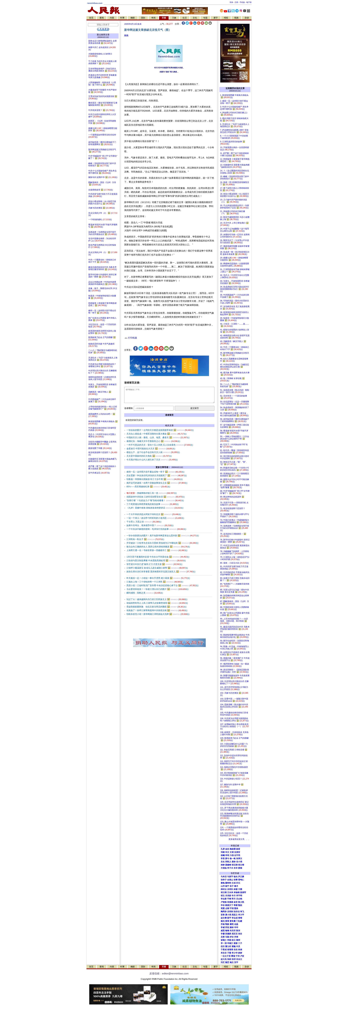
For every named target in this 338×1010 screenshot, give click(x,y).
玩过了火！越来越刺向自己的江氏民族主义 (156, 599)
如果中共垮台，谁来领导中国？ (149, 525)
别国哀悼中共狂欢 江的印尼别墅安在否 (155, 497)
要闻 (102, 18)
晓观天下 (229, 905)
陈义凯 (241, 902)
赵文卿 (224, 918)
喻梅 (227, 930)
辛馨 (223, 934)
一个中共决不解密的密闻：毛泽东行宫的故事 (156, 529)
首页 (91, 18)
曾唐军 (243, 892)
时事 (122, 18)
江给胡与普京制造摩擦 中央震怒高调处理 (156, 560)
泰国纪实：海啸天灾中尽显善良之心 (153, 441)
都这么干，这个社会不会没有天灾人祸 (153, 452)
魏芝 (227, 962)
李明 (227, 855)
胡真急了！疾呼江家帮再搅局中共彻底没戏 (156, 610)
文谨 (232, 852)
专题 (205, 18)
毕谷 (223, 905)
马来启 (224, 877)
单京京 (224, 953)
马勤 (227, 937)
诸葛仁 (224, 940)
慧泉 (236, 908)
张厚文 (239, 858)
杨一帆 (233, 858)
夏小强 (228, 915)
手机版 (242, 2)
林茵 (236, 889)
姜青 (227, 921)
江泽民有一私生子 (145, 539)
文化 (195, 18)
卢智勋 (224, 902)
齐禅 (236, 937)
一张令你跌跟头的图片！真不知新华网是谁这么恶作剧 (162, 535)
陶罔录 (224, 911)
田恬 (227, 927)
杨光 (236, 877)
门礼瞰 (239, 921)
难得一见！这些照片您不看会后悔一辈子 (155, 472)
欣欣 (126, 35)
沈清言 (237, 852)
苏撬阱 (228, 934)
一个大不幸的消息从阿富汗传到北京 (153, 514)
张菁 (236, 880)
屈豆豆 (235, 934)
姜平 (229, 918)
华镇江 (230, 943)
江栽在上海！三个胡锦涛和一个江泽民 (154, 582)
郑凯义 (228, 862)
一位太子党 (226, 956)
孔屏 (223, 849)
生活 (184, 18)
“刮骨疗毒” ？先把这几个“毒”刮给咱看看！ (155, 500)
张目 (240, 934)
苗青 (223, 915)
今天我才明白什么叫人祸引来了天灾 (152, 460)
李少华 (235, 953)
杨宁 (227, 886)
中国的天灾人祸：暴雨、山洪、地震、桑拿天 (157, 437)
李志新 (224, 899)
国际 (143, 18)
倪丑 (223, 946)
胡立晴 (241, 865)
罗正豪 (241, 877)
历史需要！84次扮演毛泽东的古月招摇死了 (156, 475)
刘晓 (223, 852)
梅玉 (232, 962)
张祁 (234, 959)
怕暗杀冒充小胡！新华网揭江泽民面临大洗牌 (157, 614)
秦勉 (223, 883)
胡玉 (223, 896)
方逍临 (224, 868)
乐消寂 (228, 896)
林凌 (240, 949)
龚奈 (234, 862)
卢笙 (242, 956)
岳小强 (239, 862)
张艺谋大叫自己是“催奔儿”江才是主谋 (154, 564)
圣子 (232, 886)
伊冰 (232, 937)
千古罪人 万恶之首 (143, 522)
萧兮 (227, 858)
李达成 (235, 918)
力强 (232, 855)
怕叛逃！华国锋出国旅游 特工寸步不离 (154, 479)
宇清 (232, 908)
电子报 (249, 2)
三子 (240, 943)
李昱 (223, 858)
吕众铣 (239, 899)
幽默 (133, 18)
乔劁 (223, 924)
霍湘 (233, 956)
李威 (223, 927)
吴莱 (223, 937)
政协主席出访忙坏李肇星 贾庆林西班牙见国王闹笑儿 (160, 571)
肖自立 (239, 959)
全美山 (230, 880)
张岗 (229, 959)
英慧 (223, 908)
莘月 (234, 899)
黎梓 (238, 940)
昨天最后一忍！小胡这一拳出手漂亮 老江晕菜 (158, 578)
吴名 (223, 862)
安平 (236, 962)
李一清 (224, 943)
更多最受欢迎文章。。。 (239, 839)
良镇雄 (230, 902)
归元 (238, 883)
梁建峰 (228, 865)
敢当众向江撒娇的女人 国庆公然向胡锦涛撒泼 (158, 547)
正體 (236, 2)
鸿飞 (242, 911)
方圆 (240, 889)
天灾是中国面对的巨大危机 (149, 456)
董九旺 (228, 946)
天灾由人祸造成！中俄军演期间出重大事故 (156, 434)
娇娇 (240, 953)
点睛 (227, 908)
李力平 (241, 915)
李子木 (230, 868)
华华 (236, 927)
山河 (223, 886)
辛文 (227, 852)
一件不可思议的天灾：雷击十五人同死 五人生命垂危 (159, 445)
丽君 (238, 849)
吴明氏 (230, 889)
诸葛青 (230, 949)
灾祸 (164, 18)
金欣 (227, 849)
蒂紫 (236, 905)
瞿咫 (232, 924)
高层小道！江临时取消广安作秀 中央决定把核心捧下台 (162, 585)
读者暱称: (128, 408)
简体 (231, 2)
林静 (223, 865)
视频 (236, 18)
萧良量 (233, 921)
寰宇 (215, 18)
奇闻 (153, 18)
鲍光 (223, 921)
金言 (236, 902)
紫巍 (234, 946)
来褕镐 (237, 892)
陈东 (238, 930)
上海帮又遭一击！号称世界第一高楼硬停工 (156, 550)
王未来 (230, 892)
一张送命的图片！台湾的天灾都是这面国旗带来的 (160, 430)
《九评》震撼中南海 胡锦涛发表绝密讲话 (154, 508)
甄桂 (240, 905)
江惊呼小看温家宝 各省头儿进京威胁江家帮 (157, 568)
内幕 (112, 18)
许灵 (238, 946)
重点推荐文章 (103, 35)
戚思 (223, 930)
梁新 (236, 943)
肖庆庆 (233, 930)
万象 (174, 18)
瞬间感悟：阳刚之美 (144, 593)
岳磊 (236, 924)
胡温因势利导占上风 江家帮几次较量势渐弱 (157, 603)
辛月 (234, 896)
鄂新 (227, 924)
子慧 (229, 953)
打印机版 (132, 338)
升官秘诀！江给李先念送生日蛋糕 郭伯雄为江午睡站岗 (162, 543)
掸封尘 (224, 889)
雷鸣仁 (241, 880)
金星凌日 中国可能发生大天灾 (150, 448)
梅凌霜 (233, 849)
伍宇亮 (237, 855)
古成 (234, 883)
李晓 (229, 940)
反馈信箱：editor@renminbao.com (169, 973)
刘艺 (223, 962)
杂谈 (247, 18)
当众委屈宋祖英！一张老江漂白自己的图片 (157, 589)
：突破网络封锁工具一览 (151, 493)
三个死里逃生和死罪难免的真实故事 (152, 504)
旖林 (232, 927)
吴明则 (230, 911)
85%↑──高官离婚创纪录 (148, 486)
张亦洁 (237, 911)
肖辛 (236, 868)
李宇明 (239, 896)
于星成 (224, 949)
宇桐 (229, 899)
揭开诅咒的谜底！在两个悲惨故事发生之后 (156, 483)
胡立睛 (224, 892)
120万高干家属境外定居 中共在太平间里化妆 (157, 557)
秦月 (236, 886)
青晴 (240, 918)
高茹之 (235, 915)
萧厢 (240, 868)
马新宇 (230, 877)
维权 (226, 18)
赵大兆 (224, 959)
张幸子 (224, 880)
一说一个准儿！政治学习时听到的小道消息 (155, 518)
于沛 (238, 956)
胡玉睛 (235, 865)
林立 (234, 940)
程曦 (223, 855)
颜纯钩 (228, 883)
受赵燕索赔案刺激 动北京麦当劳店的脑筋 (156, 607)
